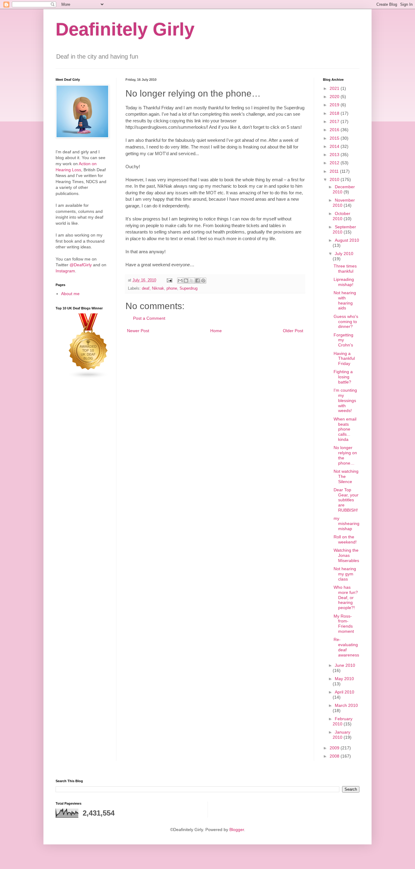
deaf (145, 288)
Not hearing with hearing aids (345, 300)
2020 (335, 96)
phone (171, 288)
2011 (335, 171)
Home (216, 330)
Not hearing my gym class (345, 573)
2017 (335, 121)
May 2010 (344, 678)
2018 (335, 113)
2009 (335, 747)
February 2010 (342, 721)
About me (70, 293)
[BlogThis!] (186, 281)
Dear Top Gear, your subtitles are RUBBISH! (346, 500)
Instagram (65, 270)
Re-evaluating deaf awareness (346, 647)
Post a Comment (149, 318)
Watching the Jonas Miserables (346, 555)
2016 (335, 129)
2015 (335, 138)
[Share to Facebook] (197, 281)
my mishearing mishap (346, 523)
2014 (335, 146)
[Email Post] (169, 280)
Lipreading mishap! (344, 282)
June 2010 (345, 665)
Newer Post (138, 330)
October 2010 (341, 216)
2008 (335, 756)
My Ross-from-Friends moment (344, 624)
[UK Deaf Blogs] (88, 377)
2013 (335, 154)
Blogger (236, 829)
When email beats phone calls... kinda (345, 429)
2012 (335, 162)
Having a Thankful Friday (344, 358)
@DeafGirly (81, 264)
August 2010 (347, 240)
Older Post (293, 330)
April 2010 (344, 692)
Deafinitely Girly (125, 29)
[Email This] (180, 281)
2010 (335, 179)
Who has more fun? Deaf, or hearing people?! (346, 597)
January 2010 (341, 735)
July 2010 (344, 253)
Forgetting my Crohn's (343, 340)
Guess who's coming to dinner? (346, 321)
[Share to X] (192, 281)
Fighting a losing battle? (343, 376)
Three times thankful (345, 269)
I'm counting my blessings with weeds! (345, 400)
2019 (335, 104)
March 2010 (346, 705)
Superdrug (188, 288)
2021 (335, 88)
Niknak (158, 288)
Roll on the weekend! (345, 539)
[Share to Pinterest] (203, 281)
